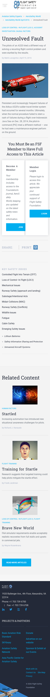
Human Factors (9, 408)
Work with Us (31, 669)
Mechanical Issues (11, 285)
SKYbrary (6, 642)
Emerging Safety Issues (13, 329)
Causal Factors (23, 31)
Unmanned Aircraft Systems (17, 347)
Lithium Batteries (12, 336)
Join (20, 227)
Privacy (29, 676)
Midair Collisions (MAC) (13, 301)
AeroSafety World (33, 16)
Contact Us (31, 672)
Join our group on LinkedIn (6, 689)
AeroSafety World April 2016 (17, 20)
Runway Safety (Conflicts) (15, 307)
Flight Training (9, 464)
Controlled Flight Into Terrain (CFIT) (19, 274)
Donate (29, 633)
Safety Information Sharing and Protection (23, 341)
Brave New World (18, 528)
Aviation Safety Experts (12, 16)
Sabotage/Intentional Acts (15, 296)
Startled (9, 413)
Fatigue (5, 318)
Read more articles (16, 562)
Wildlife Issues (9, 312)
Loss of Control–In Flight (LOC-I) (17, 28)
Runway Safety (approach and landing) (21, 290)
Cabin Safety (8, 323)
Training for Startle (20, 469)
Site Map (41, 672)
